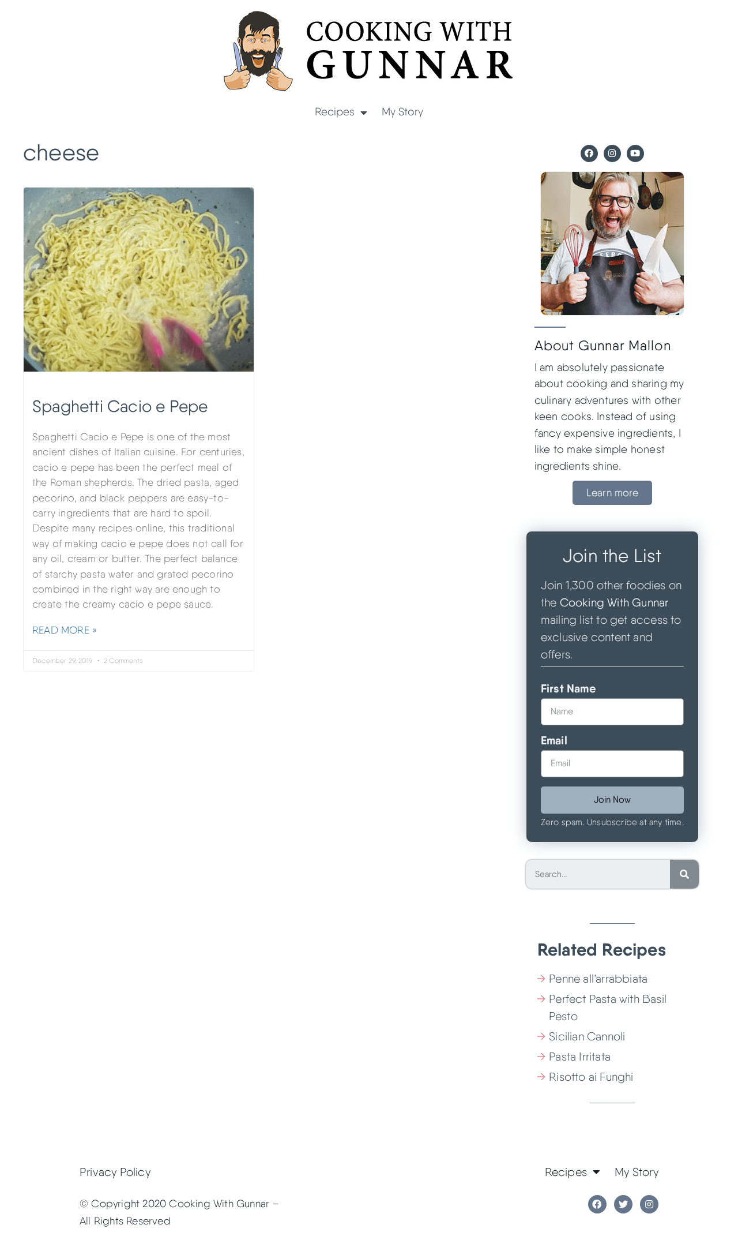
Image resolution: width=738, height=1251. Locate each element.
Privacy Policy (115, 1172)
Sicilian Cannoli (587, 1036)
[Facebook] (589, 153)
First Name (568, 689)
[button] (612, 493)
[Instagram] (612, 153)
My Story (402, 111)
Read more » (64, 630)
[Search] (684, 874)
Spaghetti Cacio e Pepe (120, 406)
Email (554, 741)
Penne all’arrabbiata (598, 979)
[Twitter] (623, 1204)
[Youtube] (635, 153)
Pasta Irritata (580, 1056)
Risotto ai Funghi (591, 1077)
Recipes (335, 111)
